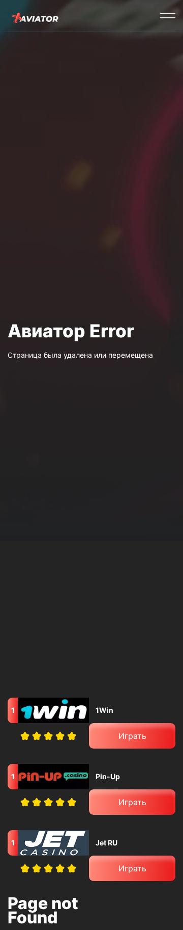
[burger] (167, 15)
